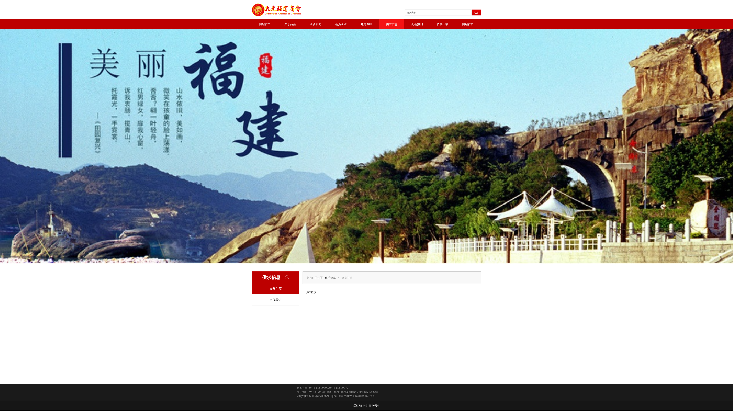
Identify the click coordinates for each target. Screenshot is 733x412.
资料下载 (442, 24)
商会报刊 (417, 24)
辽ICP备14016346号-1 (366, 405)
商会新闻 (315, 24)
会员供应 (276, 288)
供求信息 (391, 24)
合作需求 (276, 300)
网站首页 (264, 24)
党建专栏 (366, 24)
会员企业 (341, 24)
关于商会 (290, 24)
